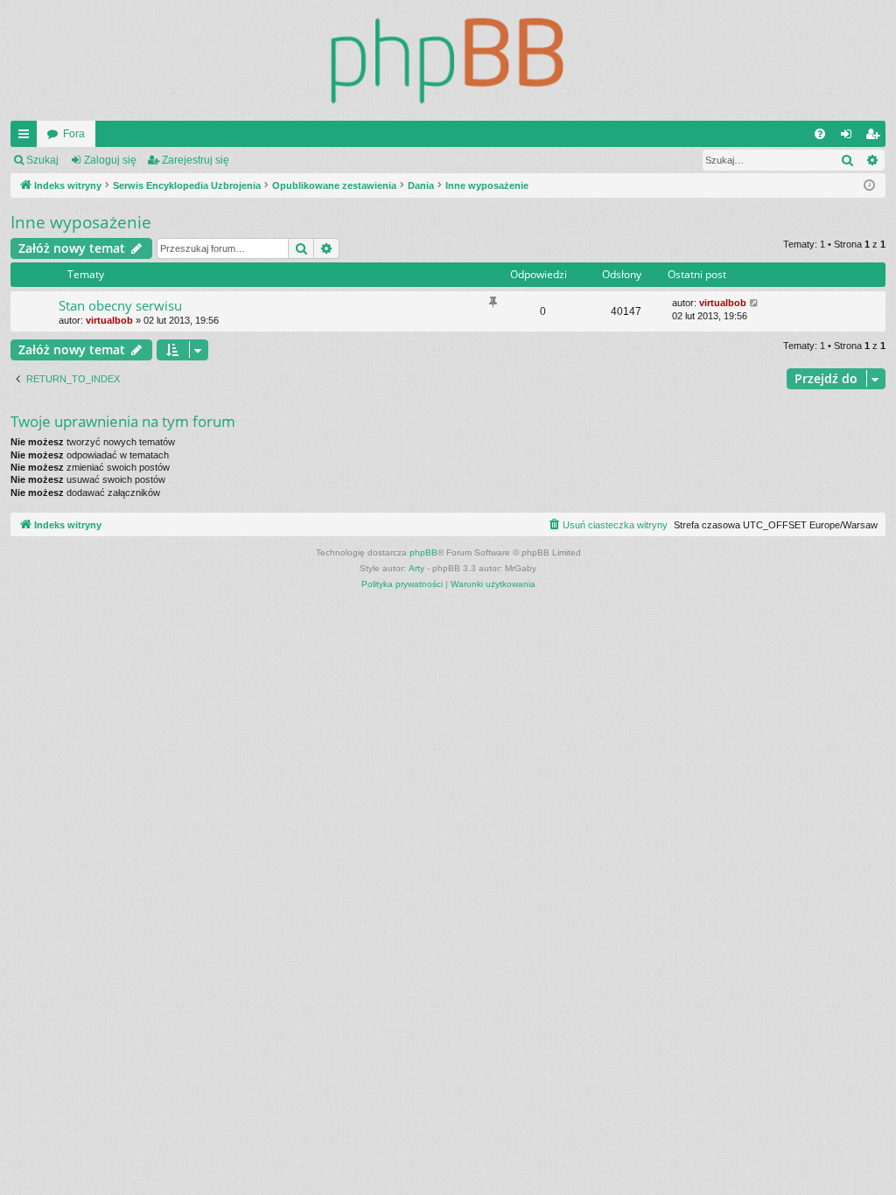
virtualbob (109, 320)
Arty (416, 568)
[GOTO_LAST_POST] (754, 303)
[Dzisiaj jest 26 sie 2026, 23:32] (869, 186)
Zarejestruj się (195, 160)
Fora (74, 134)
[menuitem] (820, 134)
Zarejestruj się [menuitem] (876, 137)
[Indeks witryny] (448, 60)
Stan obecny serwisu (120, 305)
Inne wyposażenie (80, 222)
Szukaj (42, 160)
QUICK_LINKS (27, 137)
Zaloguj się (110, 160)
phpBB (424, 552)
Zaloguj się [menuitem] (849, 137)
